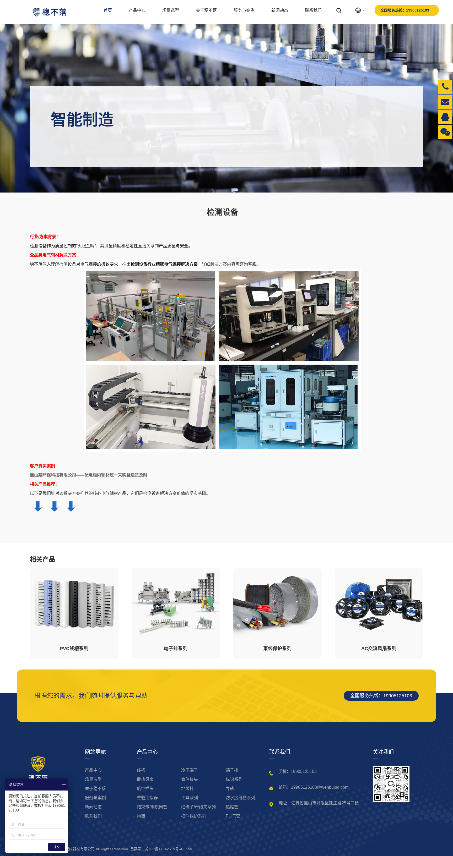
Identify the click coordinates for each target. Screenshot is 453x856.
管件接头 (189, 779)
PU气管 (233, 816)
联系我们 (313, 10)
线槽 (141, 770)
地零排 (187, 789)
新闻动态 (279, 10)
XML (189, 849)
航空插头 (145, 789)
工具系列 (189, 798)
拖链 (141, 816)
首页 (108, 10)
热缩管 (232, 807)
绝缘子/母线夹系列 (198, 807)
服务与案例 (244, 10)
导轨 (230, 789)
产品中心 (137, 10)
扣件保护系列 (193, 816)
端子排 (232, 770)
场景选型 (170, 10)
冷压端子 (189, 770)
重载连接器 (147, 798)
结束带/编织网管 (152, 807)
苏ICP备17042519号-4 (163, 849)
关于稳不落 (206, 10)
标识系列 (234, 779)
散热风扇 (145, 779)
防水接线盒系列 (240, 798)
